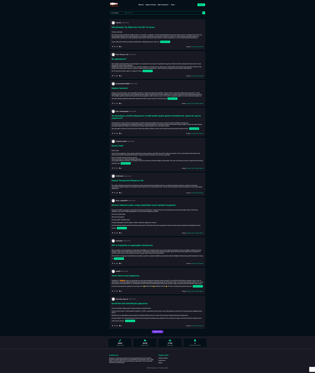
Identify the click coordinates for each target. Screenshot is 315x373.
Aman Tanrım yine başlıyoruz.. (126, 276)
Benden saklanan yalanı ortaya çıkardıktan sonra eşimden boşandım (144, 205)
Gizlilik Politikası (163, 358)
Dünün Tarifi (117, 146)
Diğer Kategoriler (163, 4)
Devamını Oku (165, 41)
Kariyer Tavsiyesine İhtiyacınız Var (128, 180)
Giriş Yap (201, 4)
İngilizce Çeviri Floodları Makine (195, 103)
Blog (172, 4)
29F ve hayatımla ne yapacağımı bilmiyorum (132, 245)
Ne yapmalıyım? (119, 59)
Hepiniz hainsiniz (120, 88)
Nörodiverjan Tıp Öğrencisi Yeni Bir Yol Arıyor (133, 27)
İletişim (160, 362)
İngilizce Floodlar (150, 4)
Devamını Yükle (158, 331)
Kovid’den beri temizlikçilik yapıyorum (130, 303)
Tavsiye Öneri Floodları (197, 46)
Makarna (141, 4)
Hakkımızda (161, 360)
